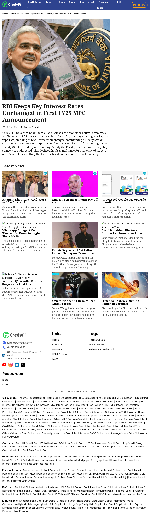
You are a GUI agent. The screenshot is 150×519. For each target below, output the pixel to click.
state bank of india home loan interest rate (36, 460)
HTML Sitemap (60, 354)
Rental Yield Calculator (106, 426)
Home (5, 13)
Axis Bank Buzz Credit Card (33, 450)
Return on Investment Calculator (53, 412)
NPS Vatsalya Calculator (75, 429)
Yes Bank (18, 490)
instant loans (103, 470)
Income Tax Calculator (32, 398)
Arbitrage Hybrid (37, 504)
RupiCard (128, 443)
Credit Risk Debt (66, 500)
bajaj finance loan (133, 477)
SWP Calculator (105, 401)
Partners (57, 349)
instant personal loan (54, 470)
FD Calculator (42, 401)
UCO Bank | (106, 494)
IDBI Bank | (74, 494)
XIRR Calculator (100, 429)
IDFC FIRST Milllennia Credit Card (83, 446)
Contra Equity (52, 507)
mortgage (84, 460)
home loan (69, 460)
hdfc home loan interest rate (36, 463)
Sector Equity (35, 507)
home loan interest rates (34, 456)
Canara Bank (82, 487)
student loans (85, 470)
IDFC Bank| (61, 494)
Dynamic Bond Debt (30, 500)
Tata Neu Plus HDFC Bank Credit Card (62, 443)
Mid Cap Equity (98, 504)
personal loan (31, 470)
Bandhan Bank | (90, 494)
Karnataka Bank (137, 494)
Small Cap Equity (118, 504)
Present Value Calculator (76, 426)
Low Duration (21, 511)
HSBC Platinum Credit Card (46, 446)
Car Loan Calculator (75, 405)
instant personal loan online (18, 480)
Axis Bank (15, 487)
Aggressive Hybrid (123, 500)
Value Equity (69, 507)
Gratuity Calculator (90, 408)
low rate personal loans (124, 473)
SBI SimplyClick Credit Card (118, 446)
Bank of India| (32, 490)
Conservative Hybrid (14, 504)
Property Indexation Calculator (60, 433)
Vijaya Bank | (120, 494)
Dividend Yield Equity (13, 507)
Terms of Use (97, 340)
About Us (57, 344)
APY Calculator (127, 412)
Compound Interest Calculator (44, 405)
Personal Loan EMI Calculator (115, 398)
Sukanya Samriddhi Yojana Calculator (96, 412)
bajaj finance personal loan (83, 477)
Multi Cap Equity (58, 504)
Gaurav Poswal (31, 127)
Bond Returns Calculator (46, 426)
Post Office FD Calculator (125, 429)
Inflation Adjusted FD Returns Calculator (67, 419)
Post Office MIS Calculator (118, 408)
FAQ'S (55, 358)
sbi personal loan (110, 477)
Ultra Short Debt (101, 500)
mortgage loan (100, 460)
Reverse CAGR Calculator (94, 433)
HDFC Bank (66, 487)
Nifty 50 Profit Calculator (45, 429)
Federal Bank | (124, 490)
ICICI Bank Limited (33, 487)
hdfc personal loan (21, 477)
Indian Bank (52, 487)
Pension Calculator (66, 408)
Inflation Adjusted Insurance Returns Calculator (118, 419)
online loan (119, 470)
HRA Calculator (88, 398)
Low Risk (112, 507)
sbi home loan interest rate (67, 456)
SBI (109, 487)
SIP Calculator (24, 401)
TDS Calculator (25, 408)
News (13, 13)
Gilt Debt (49, 500)
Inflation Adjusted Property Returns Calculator (87, 422)
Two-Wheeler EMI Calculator (105, 405)
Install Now (139, 4)
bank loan (134, 470)
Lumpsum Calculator (82, 401)
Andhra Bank (98, 487)
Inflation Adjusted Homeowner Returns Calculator (30, 422)
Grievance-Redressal (101, 349)
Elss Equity (136, 504)
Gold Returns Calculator (16, 426)
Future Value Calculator (130, 422)
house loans (117, 460)
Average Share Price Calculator (129, 433)
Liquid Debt (83, 500)
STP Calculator (12, 436)
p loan (72, 470)
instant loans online (96, 473)
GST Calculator (124, 401)
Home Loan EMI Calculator (62, 398)
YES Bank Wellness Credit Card (103, 443)
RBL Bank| (27, 494)
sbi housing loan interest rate (103, 456)
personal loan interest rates (19, 473)
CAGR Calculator (47, 415)
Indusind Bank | (106, 490)
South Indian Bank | (44, 494)
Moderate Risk (98, 507)
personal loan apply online (50, 477)
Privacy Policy (97, 344)
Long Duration (127, 507)
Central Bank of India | (55, 490)
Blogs (5, 380)
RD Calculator (60, 401)
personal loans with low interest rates (59, 473)
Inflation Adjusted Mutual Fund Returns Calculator (106, 415)
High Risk (83, 507)
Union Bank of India (124, 487)
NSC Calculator (44, 408)
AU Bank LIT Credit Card (26, 443)
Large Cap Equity (78, 504)
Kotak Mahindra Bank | (83, 490)
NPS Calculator (67, 415)
